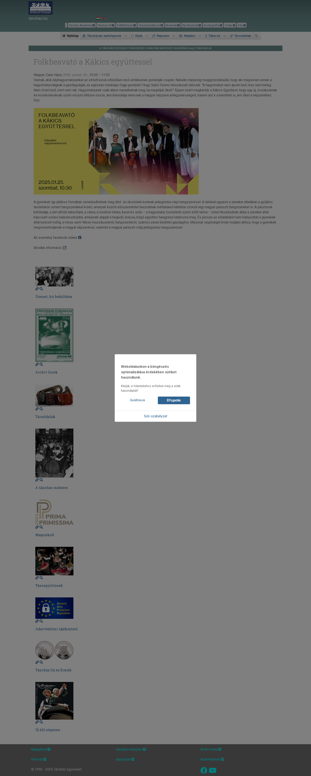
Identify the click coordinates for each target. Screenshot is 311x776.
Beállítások (137, 400)
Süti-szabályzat (155, 416)
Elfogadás (174, 400)
